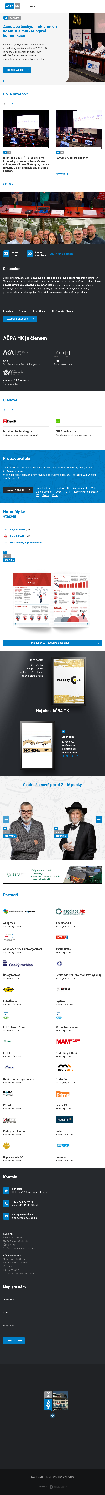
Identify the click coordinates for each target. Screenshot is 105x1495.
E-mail (6, 1312)
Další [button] (11, 103)
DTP (68, 491)
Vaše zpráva (9, 1325)
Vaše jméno (8, 1298)
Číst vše (8, 183)
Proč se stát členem (63, 311)
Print (55, 495)
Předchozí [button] (5, 103)
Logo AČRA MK (17, 529)
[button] (3, 81)
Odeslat (12, 1340)
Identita (59, 487)
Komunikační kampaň (86, 491)
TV (37, 495)
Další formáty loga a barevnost (26, 542)
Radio (45, 495)
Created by (43, 1487)
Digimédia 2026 (15, 70)
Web (93, 487)
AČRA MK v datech (61, 253)
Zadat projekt (15, 489)
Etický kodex (40, 311)
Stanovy (23, 311)
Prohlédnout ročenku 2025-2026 (50, 642)
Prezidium (8, 311)
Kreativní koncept (77, 487)
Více (5, 828)
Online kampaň (44, 491)
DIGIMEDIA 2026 (70, 755)
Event (59, 491)
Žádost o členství (18, 318)
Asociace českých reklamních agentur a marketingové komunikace (11, 6)
